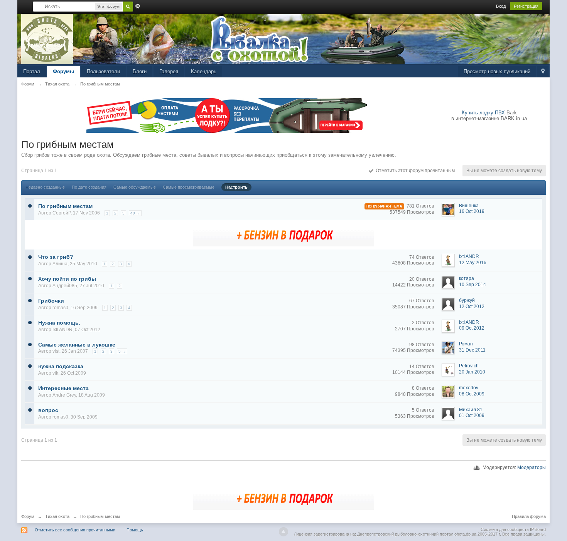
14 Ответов (421, 366)
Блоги (140, 71)
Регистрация (526, 6)
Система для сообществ (505, 529)
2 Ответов (423, 322)
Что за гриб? (55, 257)
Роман (466, 344)
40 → (135, 213)
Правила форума (529, 516)
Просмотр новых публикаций (497, 71)
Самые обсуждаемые (134, 187)
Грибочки (51, 301)
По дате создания (89, 187)
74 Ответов (421, 257)
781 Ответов (420, 206)
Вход (501, 6)
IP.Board (538, 529)
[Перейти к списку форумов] (47, 39)
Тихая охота (57, 516)
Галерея (168, 71)
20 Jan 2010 (472, 372)
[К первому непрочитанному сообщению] (30, 205)
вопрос (48, 410)
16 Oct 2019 (471, 211)
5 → (122, 351)
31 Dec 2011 (472, 350)
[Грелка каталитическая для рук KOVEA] (283, 234)
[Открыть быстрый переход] (542, 71)
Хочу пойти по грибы (67, 279)
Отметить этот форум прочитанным (414, 170)
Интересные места (63, 388)
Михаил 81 (471, 409)
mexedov (468, 387)
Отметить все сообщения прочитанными (75, 530)
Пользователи (103, 71)
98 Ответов (421, 344)
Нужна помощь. (59, 323)
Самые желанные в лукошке (76, 345)
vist (55, 351)
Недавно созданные (45, 187)
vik (55, 373)
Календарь (203, 71)
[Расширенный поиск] (138, 6)
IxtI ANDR (469, 256)
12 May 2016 (472, 262)
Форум (27, 516)
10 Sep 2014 (472, 284)
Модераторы (531, 467)
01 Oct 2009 (471, 415)
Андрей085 (64, 285)
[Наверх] (283, 531)
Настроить (236, 187)
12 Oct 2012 (471, 306)
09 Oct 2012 (471, 328)
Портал (31, 71)
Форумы (63, 71)
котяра (466, 278)
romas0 (60, 307)
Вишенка (469, 205)
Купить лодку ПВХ (483, 113)
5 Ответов (423, 410)
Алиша (60, 263)
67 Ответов (421, 300)
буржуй (467, 300)
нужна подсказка (60, 366)
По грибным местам (65, 206)
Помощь (135, 530)
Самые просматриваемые (188, 187)
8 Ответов (423, 388)
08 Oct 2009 (471, 394)
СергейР (61, 213)
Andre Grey (64, 395)
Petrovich (469, 365)
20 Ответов (421, 279)
